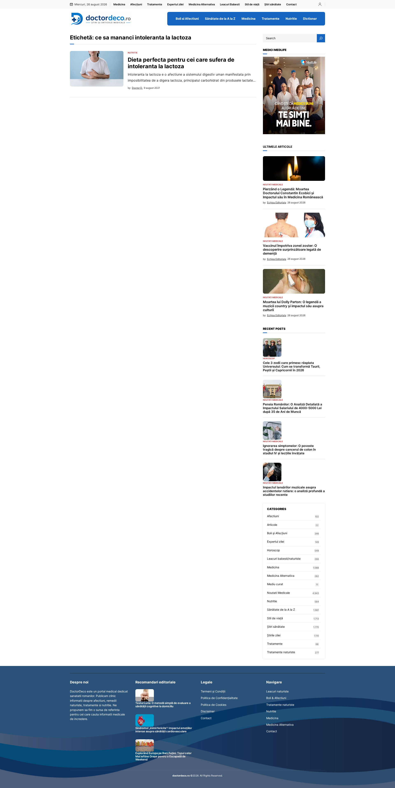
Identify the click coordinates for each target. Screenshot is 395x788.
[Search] (321, 38)
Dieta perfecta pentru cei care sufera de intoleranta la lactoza (181, 62)
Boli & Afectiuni (276, 698)
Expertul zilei (275, 541)
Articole (272, 524)
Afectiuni (273, 516)
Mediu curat (275, 584)
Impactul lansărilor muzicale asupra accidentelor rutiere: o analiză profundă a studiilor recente (294, 491)
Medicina (273, 567)
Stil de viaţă (275, 618)
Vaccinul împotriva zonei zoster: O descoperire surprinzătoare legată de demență (292, 249)
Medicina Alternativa (280, 575)
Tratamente (274, 643)
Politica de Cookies (213, 704)
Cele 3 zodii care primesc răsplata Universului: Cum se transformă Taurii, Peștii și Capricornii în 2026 (291, 366)
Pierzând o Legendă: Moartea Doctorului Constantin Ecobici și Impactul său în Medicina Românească (293, 193)
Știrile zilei (273, 635)
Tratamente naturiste (281, 652)
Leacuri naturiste (277, 691)
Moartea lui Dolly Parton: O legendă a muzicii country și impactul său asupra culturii (293, 306)
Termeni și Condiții (213, 691)
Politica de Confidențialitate (219, 698)
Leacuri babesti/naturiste (284, 558)
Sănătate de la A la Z (281, 609)
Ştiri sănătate (276, 626)
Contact (206, 718)
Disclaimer (208, 711)
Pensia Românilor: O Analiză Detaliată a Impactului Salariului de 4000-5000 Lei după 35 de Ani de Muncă (292, 408)
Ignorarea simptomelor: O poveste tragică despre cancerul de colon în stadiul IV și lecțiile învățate (289, 449)
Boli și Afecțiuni (277, 533)
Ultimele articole (277, 146)
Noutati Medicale (273, 184)
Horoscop (269, 358)
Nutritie (132, 52)
